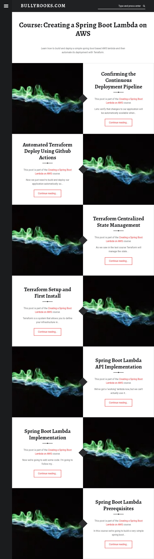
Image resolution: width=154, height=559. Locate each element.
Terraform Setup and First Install (47, 292)
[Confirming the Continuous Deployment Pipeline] (47, 64)
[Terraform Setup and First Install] (118, 277)
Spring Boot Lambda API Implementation (118, 363)
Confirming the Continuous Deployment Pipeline (118, 80)
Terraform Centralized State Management (118, 222)
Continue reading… (120, 121)
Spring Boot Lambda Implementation (47, 434)
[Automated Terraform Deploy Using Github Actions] (118, 135)
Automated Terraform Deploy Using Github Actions (47, 151)
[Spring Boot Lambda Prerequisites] (47, 490)
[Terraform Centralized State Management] (47, 206)
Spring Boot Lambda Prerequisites (118, 505)
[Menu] (6, 6)
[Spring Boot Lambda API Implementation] (47, 348)
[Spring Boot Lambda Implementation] (118, 419)
